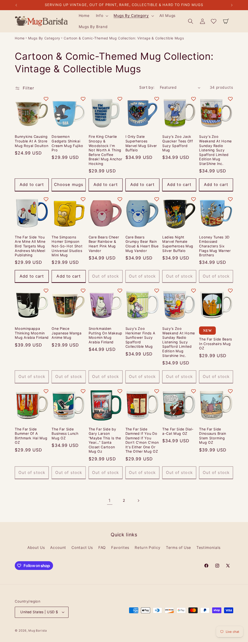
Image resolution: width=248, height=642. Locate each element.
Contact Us (82, 547)
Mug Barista (37, 630)
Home (20, 38)
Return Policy (148, 547)
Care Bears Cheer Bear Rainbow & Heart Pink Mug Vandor (104, 244)
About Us (36, 547)
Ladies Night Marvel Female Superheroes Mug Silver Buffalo (177, 244)
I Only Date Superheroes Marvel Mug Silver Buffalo (141, 143)
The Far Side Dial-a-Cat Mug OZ (178, 431)
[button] (101, 15)
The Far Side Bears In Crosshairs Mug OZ (215, 343)
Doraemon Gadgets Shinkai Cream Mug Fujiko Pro (67, 143)
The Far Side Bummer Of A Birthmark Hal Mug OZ (31, 436)
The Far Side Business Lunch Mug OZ (65, 433)
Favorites (120, 547)
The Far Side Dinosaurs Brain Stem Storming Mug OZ (212, 436)
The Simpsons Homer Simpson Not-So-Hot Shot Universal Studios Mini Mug (67, 246)
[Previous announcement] (16, 5)
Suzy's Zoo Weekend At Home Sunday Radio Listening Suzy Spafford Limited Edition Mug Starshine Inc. (178, 341)
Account (58, 547)
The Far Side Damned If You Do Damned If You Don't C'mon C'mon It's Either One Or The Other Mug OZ (142, 440)
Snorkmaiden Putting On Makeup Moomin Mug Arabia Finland (105, 335)
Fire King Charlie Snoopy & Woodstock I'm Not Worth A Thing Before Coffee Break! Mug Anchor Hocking (105, 149)
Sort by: (147, 87)
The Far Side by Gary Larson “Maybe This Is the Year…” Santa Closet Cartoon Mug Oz (105, 440)
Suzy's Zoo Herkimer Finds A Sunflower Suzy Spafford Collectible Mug (140, 337)
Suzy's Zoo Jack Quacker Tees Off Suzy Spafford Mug (177, 143)
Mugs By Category (44, 38)
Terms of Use (178, 547)
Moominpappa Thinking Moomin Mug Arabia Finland (32, 332)
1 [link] (109, 500)
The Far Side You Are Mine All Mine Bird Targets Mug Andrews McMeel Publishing (30, 246)
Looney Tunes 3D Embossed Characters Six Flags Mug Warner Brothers (215, 246)
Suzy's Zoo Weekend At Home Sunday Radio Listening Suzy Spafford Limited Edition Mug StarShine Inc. (215, 149)
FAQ (102, 547)
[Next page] (138, 500)
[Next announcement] (231, 5)
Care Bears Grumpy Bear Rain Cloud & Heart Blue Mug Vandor (142, 244)
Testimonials (208, 547)
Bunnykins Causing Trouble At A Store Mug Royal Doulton (31, 141)
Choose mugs (68, 184)
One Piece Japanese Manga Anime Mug (66, 332)
